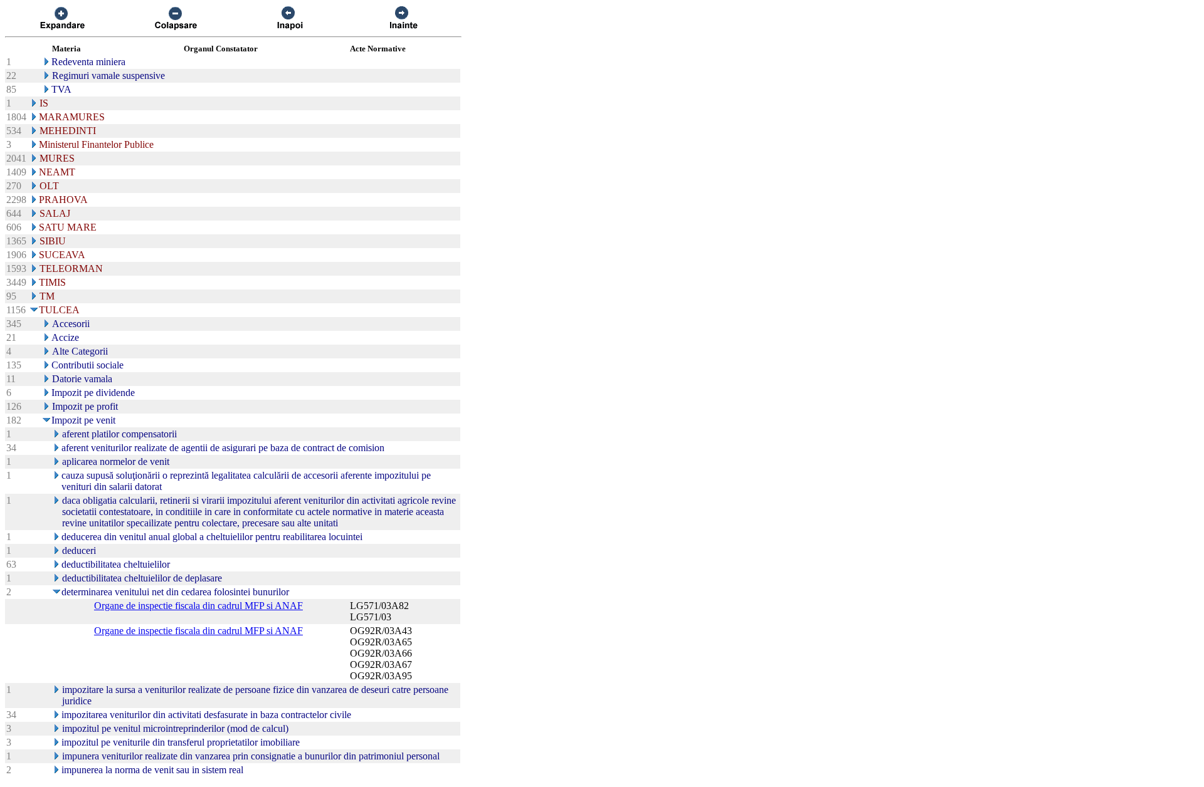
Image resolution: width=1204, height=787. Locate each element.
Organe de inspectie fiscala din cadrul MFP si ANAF (198, 605)
